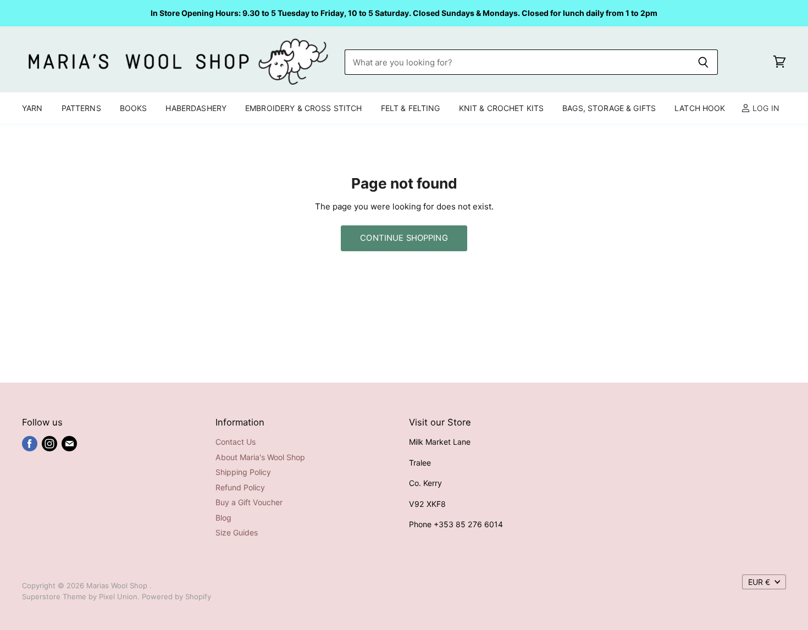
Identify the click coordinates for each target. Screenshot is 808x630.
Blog (223, 517)
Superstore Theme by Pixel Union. (81, 596)
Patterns (81, 108)
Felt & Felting (410, 108)
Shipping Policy (243, 472)
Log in (764, 108)
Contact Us (235, 441)
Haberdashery (195, 108)
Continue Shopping (404, 238)
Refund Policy (240, 487)
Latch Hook (699, 108)
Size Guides (236, 532)
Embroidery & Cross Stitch (303, 108)
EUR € (759, 582)
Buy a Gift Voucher (249, 502)
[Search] (703, 62)
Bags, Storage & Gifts (609, 108)
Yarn (32, 108)
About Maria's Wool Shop (260, 457)
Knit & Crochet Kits (501, 108)
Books (133, 108)
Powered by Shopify (176, 596)
